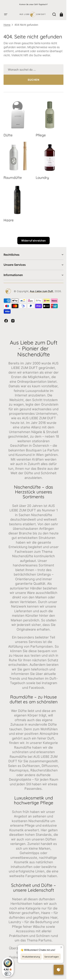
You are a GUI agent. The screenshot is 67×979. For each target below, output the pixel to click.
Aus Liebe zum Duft (40, 296)
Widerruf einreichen (32, 245)
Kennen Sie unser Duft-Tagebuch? (33, 4)
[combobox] (32, 79)
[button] (6, 14)
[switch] (8, 974)
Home (7, 24)
